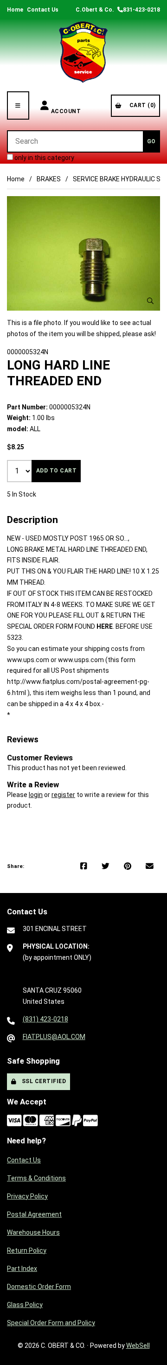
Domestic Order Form (39, 1286)
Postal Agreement (34, 1214)
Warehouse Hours (33, 1232)
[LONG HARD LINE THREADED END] (83, 253)
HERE (104, 626)
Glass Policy (25, 1304)
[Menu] (18, 105)
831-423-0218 (141, 9)
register (63, 794)
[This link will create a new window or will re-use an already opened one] (83, 866)
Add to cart (56, 470)
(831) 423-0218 (45, 1019)
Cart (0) (141, 105)
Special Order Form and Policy (51, 1323)
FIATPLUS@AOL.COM (54, 1036)
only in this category (43, 157)
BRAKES (49, 179)
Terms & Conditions (36, 1178)
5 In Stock (21, 494)
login (36, 794)
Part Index (22, 1268)
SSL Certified (42, 1081)
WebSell (138, 1345)
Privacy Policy (27, 1196)
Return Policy (26, 1250)
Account (66, 105)
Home (15, 9)
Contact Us (42, 9)
